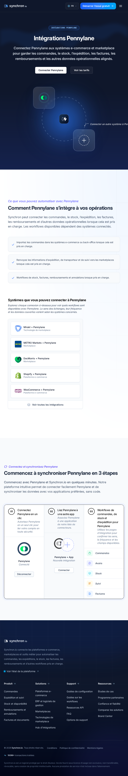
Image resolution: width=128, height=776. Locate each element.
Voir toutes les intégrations (48, 404)
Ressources (105, 683)
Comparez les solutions (110, 709)
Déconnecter (24, 574)
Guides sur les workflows (74, 699)
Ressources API (75, 707)
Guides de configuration (80, 691)
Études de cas (106, 691)
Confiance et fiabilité (109, 703)
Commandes (11, 691)
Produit (8, 683)
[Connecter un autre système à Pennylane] (84, 140)
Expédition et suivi (14, 697)
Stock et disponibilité (15, 703)
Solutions (40, 683)
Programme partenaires (111, 697)
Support (71, 683)
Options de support (77, 719)
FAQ (69, 713)
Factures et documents (16, 719)
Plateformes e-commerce (43, 693)
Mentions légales (95, 748)
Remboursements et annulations (15, 711)
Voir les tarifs (81, 70)
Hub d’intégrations (45, 727)
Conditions (52, 748)
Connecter (64, 570)
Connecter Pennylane (50, 70)
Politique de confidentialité (72, 748)
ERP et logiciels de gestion (45, 703)
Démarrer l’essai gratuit (96, 5)
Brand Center (105, 716)
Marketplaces (42, 711)
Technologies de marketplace (44, 719)
